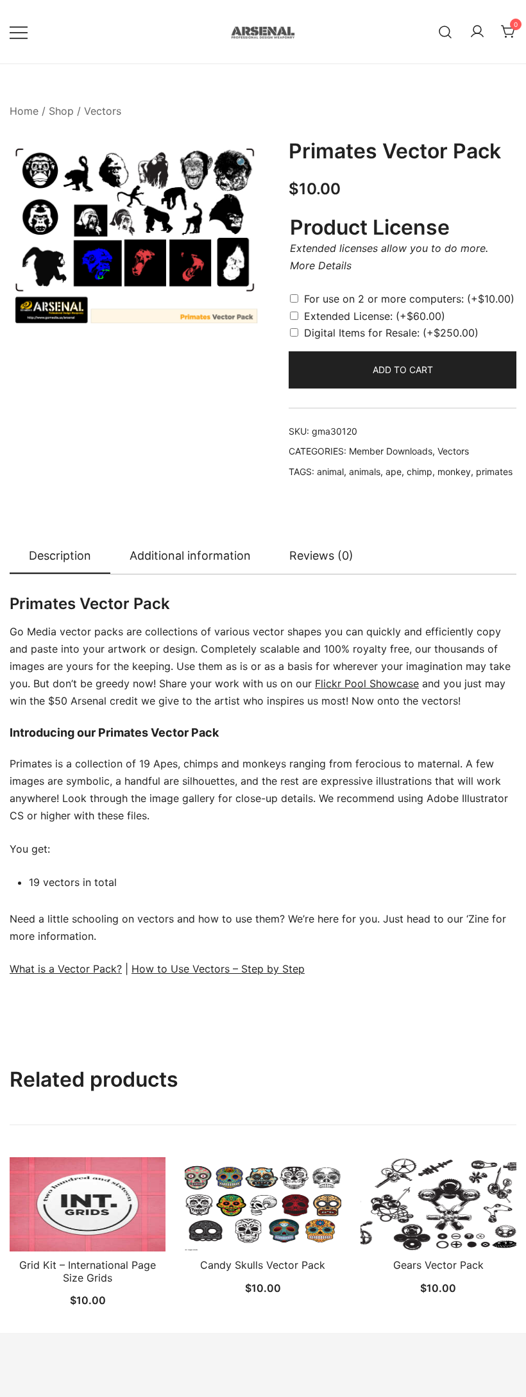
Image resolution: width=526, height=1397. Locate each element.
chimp (419, 471)
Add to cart (403, 369)
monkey (454, 471)
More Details (321, 265)
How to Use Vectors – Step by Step (218, 968)
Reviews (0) (321, 555)
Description (60, 555)
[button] (242, 163)
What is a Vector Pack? (66, 968)
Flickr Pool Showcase (367, 683)
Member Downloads (390, 451)
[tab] (60, 556)
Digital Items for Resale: (391, 332)
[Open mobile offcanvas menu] (19, 31)
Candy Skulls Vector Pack (262, 1265)
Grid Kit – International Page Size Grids (87, 1271)
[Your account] (477, 32)
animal (330, 471)
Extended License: (374, 316)
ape (394, 471)
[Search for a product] (445, 31)
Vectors (102, 111)
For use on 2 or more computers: (409, 298)
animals (364, 471)
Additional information (190, 555)
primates (494, 471)
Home (24, 111)
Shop (61, 111)
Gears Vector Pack (438, 1265)
